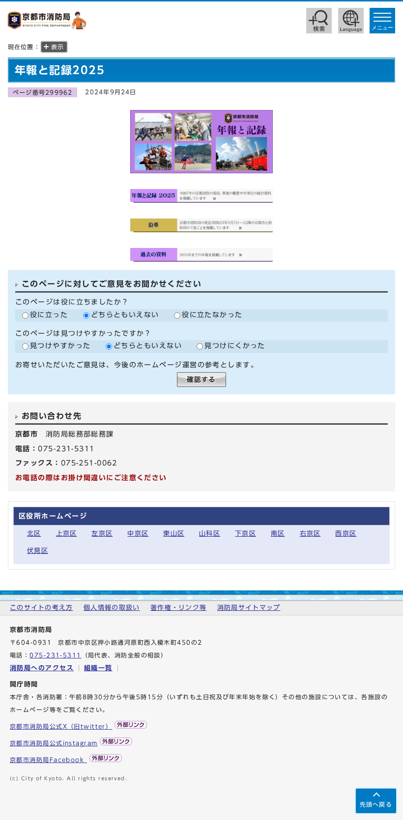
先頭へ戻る (376, 804)
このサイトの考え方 (41, 607)
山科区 (209, 533)
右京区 (310, 533)
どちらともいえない (125, 314)
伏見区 (37, 550)
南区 (278, 533)
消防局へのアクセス (42, 668)
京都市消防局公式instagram (53, 743)
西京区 (345, 533)
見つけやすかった (60, 345)
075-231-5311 (55, 655)
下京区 (245, 533)
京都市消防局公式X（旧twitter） (61, 726)
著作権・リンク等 (178, 607)
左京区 (102, 533)
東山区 (173, 533)
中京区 (137, 533)
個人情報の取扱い (112, 607)
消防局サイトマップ (249, 607)
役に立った (49, 314)
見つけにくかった (234, 345)
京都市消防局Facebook (48, 760)
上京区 (66, 533)
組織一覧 (98, 668)
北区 (34, 533)
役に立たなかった (212, 314)
